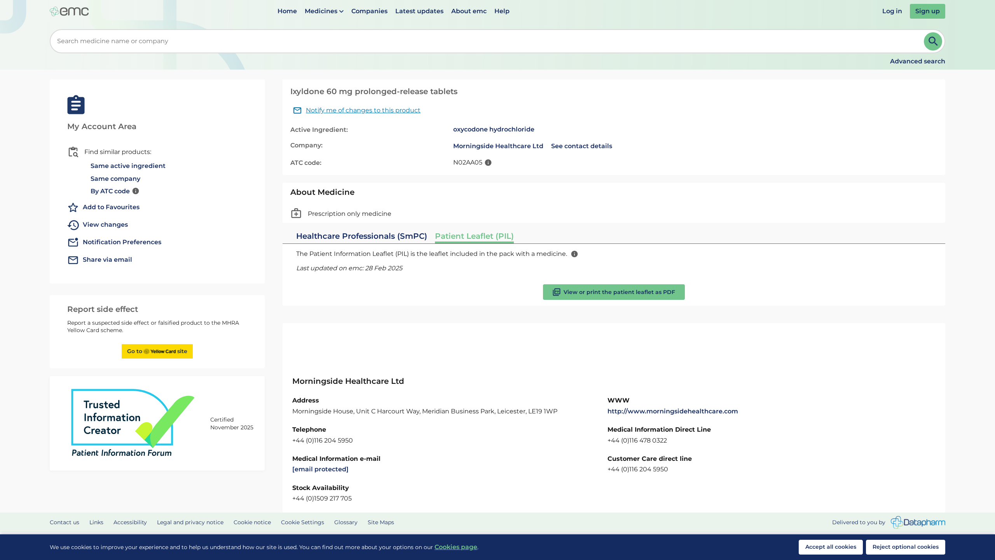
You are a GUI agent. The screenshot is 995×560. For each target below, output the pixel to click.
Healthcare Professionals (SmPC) (361, 236)
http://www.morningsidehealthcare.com (672, 411)
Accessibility (130, 522)
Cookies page (456, 547)
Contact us (64, 522)
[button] (324, 11)
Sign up (927, 11)
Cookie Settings (302, 522)
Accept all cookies (830, 546)
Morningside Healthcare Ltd (498, 146)
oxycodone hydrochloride (493, 129)
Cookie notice (252, 522)
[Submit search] (933, 41)
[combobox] (488, 41)
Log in (892, 11)
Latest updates (419, 11)
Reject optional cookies (906, 546)
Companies (369, 11)
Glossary (346, 522)
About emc (469, 11)
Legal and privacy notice (190, 522)
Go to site (157, 351)
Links (96, 522)
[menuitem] (287, 11)
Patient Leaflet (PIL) (474, 236)
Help (502, 11)
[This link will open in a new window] (918, 522)
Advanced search (917, 61)
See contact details (581, 146)
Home (287, 11)
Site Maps (381, 522)
